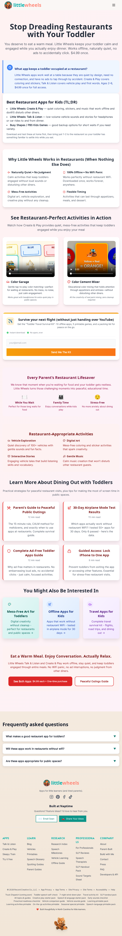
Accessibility (101, 889)
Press (103, 864)
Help (113, 889)
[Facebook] (64, 797)
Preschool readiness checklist (27, 901)
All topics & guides (22, 898)
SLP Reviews (82, 853)
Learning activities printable (18, 904)
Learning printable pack (97, 901)
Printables (32, 854)
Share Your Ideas (73, 818)
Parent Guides (34, 869)
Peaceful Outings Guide (94, 681)
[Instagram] (51, 797)
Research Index (59, 844)
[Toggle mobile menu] (114, 5)
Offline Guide (58, 863)
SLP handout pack (108, 895)
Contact (104, 859)
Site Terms (87, 889)
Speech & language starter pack (72, 898)
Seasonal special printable (73, 904)
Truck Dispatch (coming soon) (18, 895)
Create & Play (10, 849)
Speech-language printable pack (101, 904)
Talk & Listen (9, 844)
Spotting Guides (35, 864)
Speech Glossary (35, 859)
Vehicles (31, 849)
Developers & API (109, 874)
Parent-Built (106, 849)
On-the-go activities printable (46, 904)
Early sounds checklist (98, 898)
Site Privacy (73, 889)
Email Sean (46, 818)
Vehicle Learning (59, 858)
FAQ (102, 869)
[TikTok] (70, 797)
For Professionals (84, 847)
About (103, 844)
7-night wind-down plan (70, 895)
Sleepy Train (9, 854)
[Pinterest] (58, 797)
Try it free (8, 859)
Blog (29, 844)
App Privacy (46, 889)
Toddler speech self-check (46, 895)
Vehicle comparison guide (53, 901)
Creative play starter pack (44, 898)
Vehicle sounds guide (76, 901)
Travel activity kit (90, 895)
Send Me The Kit (61, 352)
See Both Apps (40, 681)
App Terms (60, 889)
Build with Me (107, 854)
